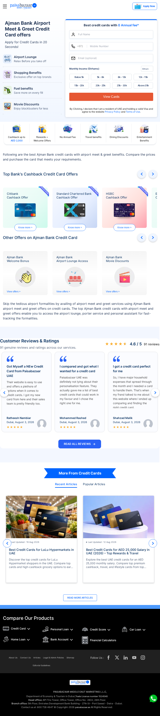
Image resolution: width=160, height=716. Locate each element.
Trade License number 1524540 (91, 696)
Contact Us (25, 657)
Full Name (84, 34)
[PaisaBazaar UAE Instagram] (143, 657)
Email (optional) (87, 58)
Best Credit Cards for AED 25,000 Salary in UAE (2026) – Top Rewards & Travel (118, 551)
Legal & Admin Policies (53, 657)
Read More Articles (80, 597)
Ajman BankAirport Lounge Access (72, 259)
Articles (36, 657)
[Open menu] (5, 6)
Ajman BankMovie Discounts (117, 259)
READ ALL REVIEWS (80, 444)
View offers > (13, 291)
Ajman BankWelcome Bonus (18, 259)
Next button (153, 174)
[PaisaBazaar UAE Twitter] (117, 657)
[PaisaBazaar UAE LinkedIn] (126, 657)
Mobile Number (99, 46)
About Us (13, 657)
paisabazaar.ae (82, 707)
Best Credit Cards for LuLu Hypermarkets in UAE (41, 551)
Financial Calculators (103, 640)
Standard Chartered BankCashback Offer (74, 195)
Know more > (25, 227)
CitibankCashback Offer (17, 195)
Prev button (141, 174)
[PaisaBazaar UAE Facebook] (108, 657)
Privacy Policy (113, 111)
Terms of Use (133, 111)
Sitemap (70, 657)
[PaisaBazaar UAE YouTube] (134, 657)
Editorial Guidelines (41, 665)
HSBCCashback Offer (116, 195)
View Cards (111, 96)
